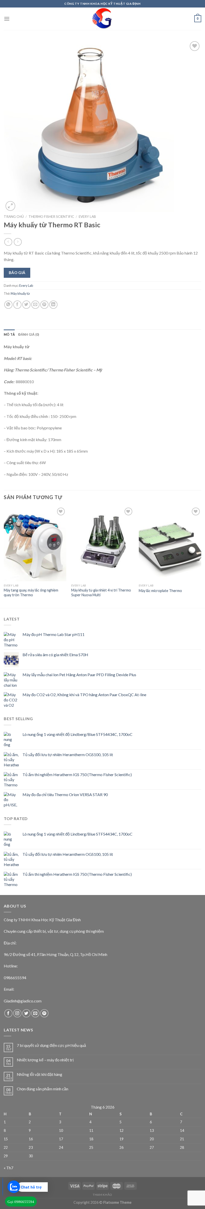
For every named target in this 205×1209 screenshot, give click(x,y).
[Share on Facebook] (17, 305)
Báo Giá (17, 272)
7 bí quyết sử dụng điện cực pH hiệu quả (51, 1045)
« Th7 (8, 1167)
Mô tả (9, 334)
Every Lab (87, 217)
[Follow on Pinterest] (44, 1013)
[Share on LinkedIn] (53, 305)
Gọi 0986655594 (21, 1202)
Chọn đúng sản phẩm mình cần (42, 1088)
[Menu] (7, 18)
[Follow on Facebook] (8, 1013)
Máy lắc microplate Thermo (160, 591)
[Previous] (4, 556)
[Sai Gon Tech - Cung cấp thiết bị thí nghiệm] (103, 18)
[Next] (201, 556)
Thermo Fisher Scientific (51, 217)
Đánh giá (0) (28, 334)
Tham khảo (102, 1195)
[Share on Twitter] (26, 305)
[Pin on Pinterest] (44, 305)
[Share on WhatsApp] (8, 305)
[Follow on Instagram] (17, 1013)
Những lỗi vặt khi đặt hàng (39, 1074)
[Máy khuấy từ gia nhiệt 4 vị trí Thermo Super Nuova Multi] (102, 543)
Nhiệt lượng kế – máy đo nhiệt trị (45, 1059)
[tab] (9, 334)
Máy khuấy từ (20, 294)
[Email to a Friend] (35, 305)
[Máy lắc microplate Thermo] (170, 543)
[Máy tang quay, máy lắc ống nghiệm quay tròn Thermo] (35, 543)
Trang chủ (14, 217)
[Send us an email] (35, 1013)
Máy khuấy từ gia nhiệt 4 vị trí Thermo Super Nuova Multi (101, 592)
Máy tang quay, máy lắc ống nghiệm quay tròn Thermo (31, 592)
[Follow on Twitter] (26, 1013)
